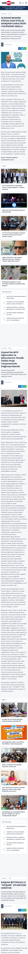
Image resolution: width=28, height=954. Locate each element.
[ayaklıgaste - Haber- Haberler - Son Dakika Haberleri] (8, 3)
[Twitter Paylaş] (22, 48)
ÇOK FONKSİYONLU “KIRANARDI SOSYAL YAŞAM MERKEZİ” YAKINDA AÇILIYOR (14, 8)
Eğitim (9, 348)
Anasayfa (4, 13)
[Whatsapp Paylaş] (25, 48)
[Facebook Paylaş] (19, 48)
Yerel (9, 878)
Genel (9, 13)
